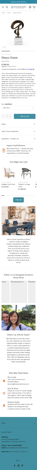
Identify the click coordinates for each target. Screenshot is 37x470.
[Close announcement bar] (35, 1)
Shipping (4, 66)
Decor (9, 12)
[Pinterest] (22, 466)
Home (3, 12)
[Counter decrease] (3, 116)
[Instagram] (18, 466)
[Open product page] (9, 172)
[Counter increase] (10, 116)
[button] (3, 7)
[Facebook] (15, 466)
